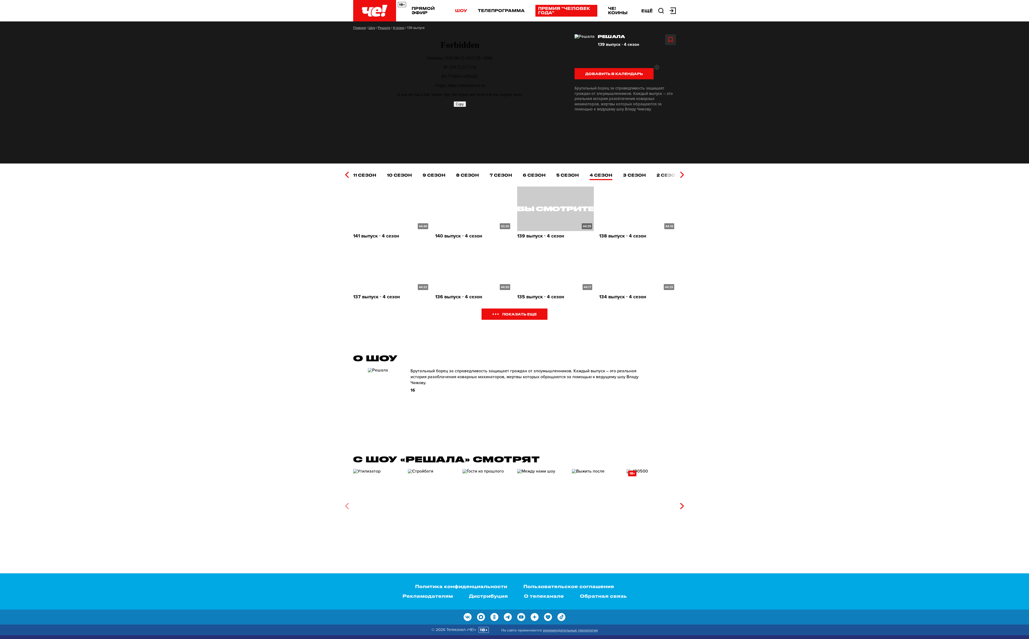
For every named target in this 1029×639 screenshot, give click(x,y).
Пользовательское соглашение (568, 586)
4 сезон (398, 28)
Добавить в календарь (614, 74)
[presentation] (347, 175)
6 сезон (534, 175)
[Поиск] (661, 10)
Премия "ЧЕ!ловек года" (564, 10)
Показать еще (519, 314)
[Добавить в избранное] (670, 39)
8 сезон (467, 175)
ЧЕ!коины (618, 10)
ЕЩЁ (647, 11)
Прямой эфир (423, 10)
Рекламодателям (427, 596)
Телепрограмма (501, 10)
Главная (359, 28)
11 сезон (364, 175)
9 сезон (434, 175)
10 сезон (399, 175)
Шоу (461, 10)
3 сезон (634, 175)
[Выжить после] (596, 504)
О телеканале (544, 596)
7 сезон (501, 175)
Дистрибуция (488, 596)
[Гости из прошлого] (487, 504)
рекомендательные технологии (570, 630)
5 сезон (567, 175)
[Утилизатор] (377, 504)
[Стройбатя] (432, 504)
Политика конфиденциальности (461, 586)
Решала (384, 28)
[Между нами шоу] (541, 504)
